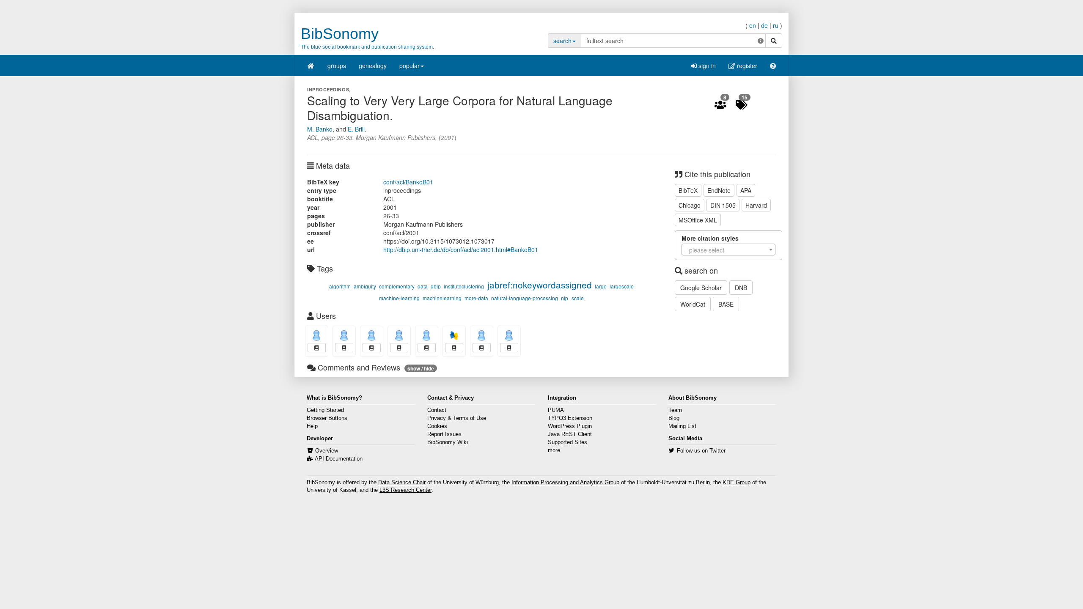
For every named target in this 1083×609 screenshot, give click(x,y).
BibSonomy (340, 33)
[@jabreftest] (399, 335)
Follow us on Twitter (701, 451)
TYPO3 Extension (570, 418)
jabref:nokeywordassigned (539, 284)
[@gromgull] (482, 335)
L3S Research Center (405, 490)
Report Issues (444, 434)
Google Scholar (701, 287)
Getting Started (325, 410)
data (423, 286)
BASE (726, 304)
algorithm (340, 286)
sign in (706, 65)
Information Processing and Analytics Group (565, 483)
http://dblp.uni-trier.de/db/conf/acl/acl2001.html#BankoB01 (460, 249)
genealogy (373, 65)
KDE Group (736, 483)
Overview (326, 451)
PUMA (556, 410)
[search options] (761, 40)
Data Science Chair (402, 483)
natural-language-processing (524, 298)
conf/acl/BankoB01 (408, 182)
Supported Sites (567, 442)
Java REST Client (570, 434)
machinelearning (442, 298)
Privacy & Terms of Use (456, 418)
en (752, 25)
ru (775, 25)
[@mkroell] (344, 335)
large (601, 286)
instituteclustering (464, 286)
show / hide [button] (420, 368)
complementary (397, 286)
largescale (622, 286)
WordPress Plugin (570, 426)
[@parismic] (427, 335)
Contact (436, 410)
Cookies (437, 426)
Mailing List (682, 426)
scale (578, 298)
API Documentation (339, 459)
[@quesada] (317, 335)
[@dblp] (454, 335)
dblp (436, 286)
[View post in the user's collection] (317, 347)
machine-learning (399, 298)
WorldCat (692, 304)
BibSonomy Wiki (447, 442)
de (764, 25)
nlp (564, 298)
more (554, 450)
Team (675, 410)
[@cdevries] (372, 335)
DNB (741, 287)
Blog (673, 418)
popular (409, 65)
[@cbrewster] (509, 335)
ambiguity (365, 286)
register (746, 65)
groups (336, 65)
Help (312, 426)
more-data (476, 298)
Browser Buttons (327, 418)
